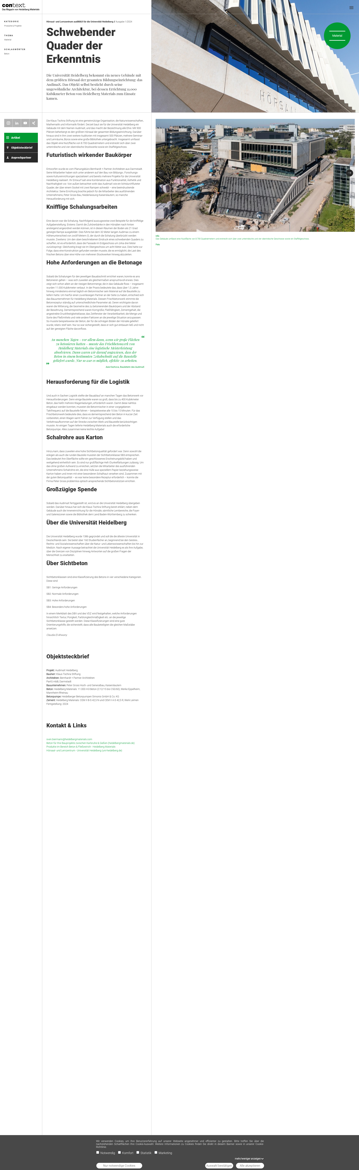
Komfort (127, 1153)
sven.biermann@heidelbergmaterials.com (69, 739)
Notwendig (107, 1153)
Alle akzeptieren (250, 1165)
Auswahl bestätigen (219, 1165)
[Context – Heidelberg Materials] (20, 7)
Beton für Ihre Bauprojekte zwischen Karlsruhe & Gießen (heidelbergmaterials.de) (90, 743)
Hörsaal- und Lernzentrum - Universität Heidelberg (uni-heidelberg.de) (84, 750)
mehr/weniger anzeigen (248, 1158)
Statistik (146, 1153)
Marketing (165, 1153)
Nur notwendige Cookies (119, 1165)
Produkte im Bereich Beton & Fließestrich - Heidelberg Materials (80, 746)
